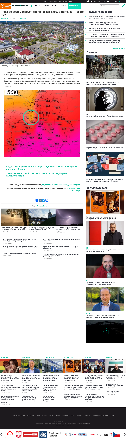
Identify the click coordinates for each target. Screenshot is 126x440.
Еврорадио (4, 18)
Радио (38, 415)
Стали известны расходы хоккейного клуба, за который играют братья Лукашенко (94, 378)
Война (37, 6)
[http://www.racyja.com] (56, 434)
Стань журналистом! (18, 415)
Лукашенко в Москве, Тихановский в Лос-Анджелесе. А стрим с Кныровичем (101, 283)
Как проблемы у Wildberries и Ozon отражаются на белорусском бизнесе (50, 398)
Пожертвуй (30, 415)
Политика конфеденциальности (63, 425)
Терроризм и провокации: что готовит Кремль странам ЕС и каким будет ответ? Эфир (102, 316)
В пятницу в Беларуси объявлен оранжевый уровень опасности (61, 240)
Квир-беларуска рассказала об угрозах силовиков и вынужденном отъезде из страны (107, 17)
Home (32, 6)
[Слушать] (89, 313)
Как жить (46, 6)
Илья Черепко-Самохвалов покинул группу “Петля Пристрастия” (115, 377)
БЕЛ (116, 1)
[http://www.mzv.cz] (82, 434)
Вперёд (125, 434)
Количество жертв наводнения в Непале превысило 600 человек (105, 346)
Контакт (88, 415)
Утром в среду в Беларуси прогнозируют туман (19, 253)
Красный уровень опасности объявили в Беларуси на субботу (60, 247)
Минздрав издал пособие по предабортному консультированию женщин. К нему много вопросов (104, 42)
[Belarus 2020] (20, 434)
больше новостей (119, 48)
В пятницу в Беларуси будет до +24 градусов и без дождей (41, 228)
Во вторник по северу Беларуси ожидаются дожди (20, 247)
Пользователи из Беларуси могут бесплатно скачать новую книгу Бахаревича (73, 387)
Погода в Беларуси (43, 206)
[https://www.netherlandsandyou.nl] (41, 434)
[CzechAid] (110, 434)
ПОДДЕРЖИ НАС (74, 6)
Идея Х (60, 1)
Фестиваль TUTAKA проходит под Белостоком (115, 385)
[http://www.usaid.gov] (63, 434)
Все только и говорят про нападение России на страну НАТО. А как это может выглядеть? (107, 35)
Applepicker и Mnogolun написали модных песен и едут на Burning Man (73, 396)
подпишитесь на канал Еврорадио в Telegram (61, 185)
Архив (51, 415)
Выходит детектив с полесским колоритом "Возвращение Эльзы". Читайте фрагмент (104, 23)
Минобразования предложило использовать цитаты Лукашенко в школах (104, 29)
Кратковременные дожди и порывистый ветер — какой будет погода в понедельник (20, 240)
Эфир (70, 1)
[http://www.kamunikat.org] (72, 434)
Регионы (44, 415)
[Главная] (20, 6)
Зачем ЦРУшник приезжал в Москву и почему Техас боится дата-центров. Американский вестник (104, 180)
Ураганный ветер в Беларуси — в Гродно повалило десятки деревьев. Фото (60, 255)
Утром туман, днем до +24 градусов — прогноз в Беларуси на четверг (14, 228)
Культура (68, 357)
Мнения (63, 6)
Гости (45, 1)
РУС (120, 1)
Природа (23, 18)
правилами (87, 423)
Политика (27, 357)
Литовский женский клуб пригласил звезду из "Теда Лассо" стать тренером (94, 387)
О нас (112, 415)
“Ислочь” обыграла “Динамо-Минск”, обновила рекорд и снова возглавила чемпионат (94, 397)
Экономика (48, 357)
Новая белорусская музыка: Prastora (112, 392)
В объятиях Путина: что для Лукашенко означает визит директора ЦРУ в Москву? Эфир (31, 388)
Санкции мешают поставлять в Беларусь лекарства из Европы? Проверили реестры (104, 148)
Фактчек (65, 1)
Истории (55, 6)
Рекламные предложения (101, 415)
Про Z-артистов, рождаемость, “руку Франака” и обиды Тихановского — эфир (29, 398)
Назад (1, 434)
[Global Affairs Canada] (94, 434)
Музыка (110, 357)
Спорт (88, 357)
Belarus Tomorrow (53, 1)
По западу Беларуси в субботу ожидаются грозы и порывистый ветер (68, 229)
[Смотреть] (90, 34)
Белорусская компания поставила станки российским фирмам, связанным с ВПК (51, 378)
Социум (4, 357)
